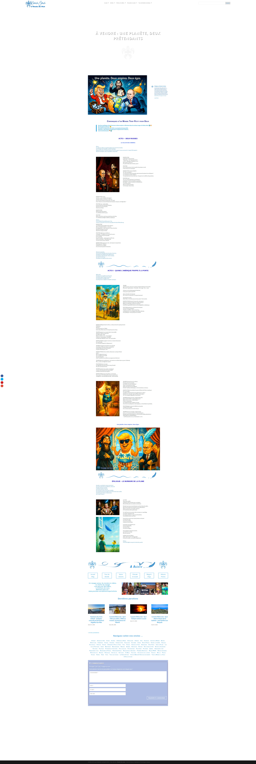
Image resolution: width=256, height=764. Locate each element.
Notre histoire (121, 576)
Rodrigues (107, 652)
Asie (141, 640)
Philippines (139, 648)
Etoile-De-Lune (121, 762)
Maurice (123, 646)
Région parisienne (162, 650)
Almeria (113, 640)
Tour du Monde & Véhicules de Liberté (140, 654)
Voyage (93, 654)
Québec (151, 648)
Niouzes (140, 646)
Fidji (124, 644)
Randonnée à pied (159, 648)
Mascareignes (115, 646)
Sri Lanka (121, 652)
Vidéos (98, 654)
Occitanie (95, 648)
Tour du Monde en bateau (144, 3)
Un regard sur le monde (162, 95)
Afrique (93, 640)
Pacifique (101, 648)
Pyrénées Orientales (142, 650)
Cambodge (100, 642)
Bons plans (93, 642)
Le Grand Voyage (124, 654)
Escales (164, 642)
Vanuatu (153, 652)
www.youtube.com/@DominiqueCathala (103, 591)
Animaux (137, 640)
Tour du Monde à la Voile (158, 654)
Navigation (134, 646)
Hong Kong (151, 644)
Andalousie (130, 640)
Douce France (145, 642)
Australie (146, 640)
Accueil (105, 3)
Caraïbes (112, 642)
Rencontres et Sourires (129, 650)
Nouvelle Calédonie (160, 646)
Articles (112, 3)
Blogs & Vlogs (149, 576)
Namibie (128, 646)
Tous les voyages (114, 654)
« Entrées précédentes (93, 632)
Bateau (163, 640)
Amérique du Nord (121, 640)
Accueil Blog (93, 576)
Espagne (99, 644)
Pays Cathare (131, 648)
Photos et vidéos (120, 3)
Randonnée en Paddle (105, 650)
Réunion (101, 652)
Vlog (106, 654)
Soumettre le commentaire (156, 698)
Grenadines (144, 644)
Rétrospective (94, 652)
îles (166, 644)
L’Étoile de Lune (128, 656)
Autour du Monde (155, 640)
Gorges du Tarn (136, 644)
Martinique (108, 646)
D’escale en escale (131, 3)
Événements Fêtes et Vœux (114, 644)
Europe (104, 644)
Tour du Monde (106, 576)
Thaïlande (133, 652)
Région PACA (152, 650)
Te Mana (127, 652)
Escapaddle (92, 644)
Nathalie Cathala (162, 86)
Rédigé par (156, 86)
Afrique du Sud (101, 640)
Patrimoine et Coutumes (111, 648)
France (128, 644)
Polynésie (145, 648)
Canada (106, 642)
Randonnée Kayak (117, 650)
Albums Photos (163, 576)
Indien (102, 646)
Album (108, 640)
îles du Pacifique (95, 646)
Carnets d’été (119, 642)
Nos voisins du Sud (149, 646)
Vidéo (102, 654)
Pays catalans (122, 648)
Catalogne (127, 642)
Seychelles (114, 652)
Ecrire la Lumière (155, 642)
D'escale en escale (135, 576)
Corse (139, 642)
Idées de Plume (156, 95)
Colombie (133, 642)
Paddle (164, 652)
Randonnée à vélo (94, 650)
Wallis (159, 652)
